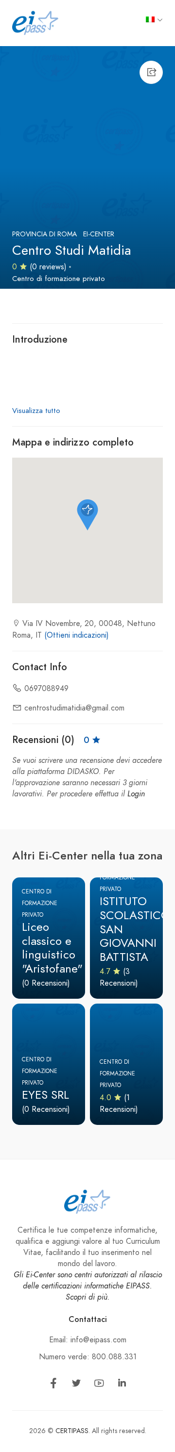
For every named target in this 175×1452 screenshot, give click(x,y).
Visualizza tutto (36, 410)
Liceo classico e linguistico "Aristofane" (52, 947)
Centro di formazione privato (58, 278)
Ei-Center (98, 234)
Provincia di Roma (44, 234)
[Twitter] (76, 1385)
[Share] (151, 72)
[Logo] (35, 22)
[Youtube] (99, 1385)
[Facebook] (53, 1385)
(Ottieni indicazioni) (76, 635)
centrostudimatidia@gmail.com (74, 708)
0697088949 (46, 688)
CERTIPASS (71, 1431)
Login (136, 794)
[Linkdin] (122, 1385)
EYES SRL (45, 1095)
